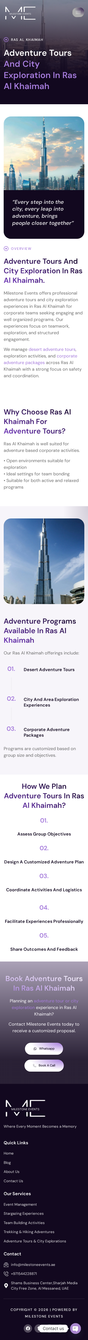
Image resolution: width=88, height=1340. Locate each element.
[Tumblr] (38, 1328)
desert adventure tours (52, 349)
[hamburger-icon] (78, 12)
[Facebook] (28, 1328)
